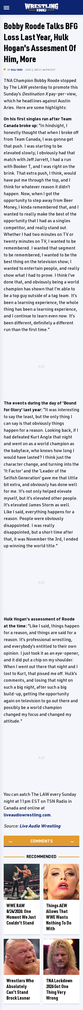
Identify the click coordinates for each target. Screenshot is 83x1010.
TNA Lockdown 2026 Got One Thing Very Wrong (59, 989)
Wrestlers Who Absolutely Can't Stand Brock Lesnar (20, 989)
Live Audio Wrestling (39, 826)
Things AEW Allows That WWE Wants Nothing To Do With (58, 917)
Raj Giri (17, 69)
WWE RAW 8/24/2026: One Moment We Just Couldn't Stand (21, 914)
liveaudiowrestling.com (27, 815)
